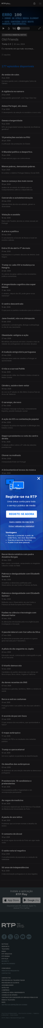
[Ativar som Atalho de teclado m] (14, 1025)
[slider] (24, 1025)
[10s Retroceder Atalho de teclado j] (8, 1025)
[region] (21, 514)
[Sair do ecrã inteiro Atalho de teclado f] (39, 1025)
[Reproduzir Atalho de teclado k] (3, 1025)
